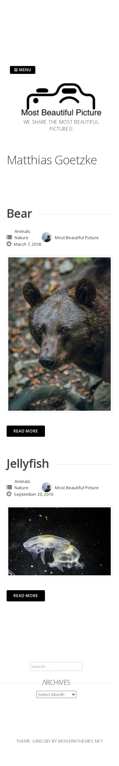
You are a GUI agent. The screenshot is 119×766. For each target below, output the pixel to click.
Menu (24, 70)
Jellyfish (28, 463)
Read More (26, 431)
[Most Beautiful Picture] (61, 116)
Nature (21, 237)
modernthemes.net (80, 741)
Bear (19, 213)
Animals (22, 231)
